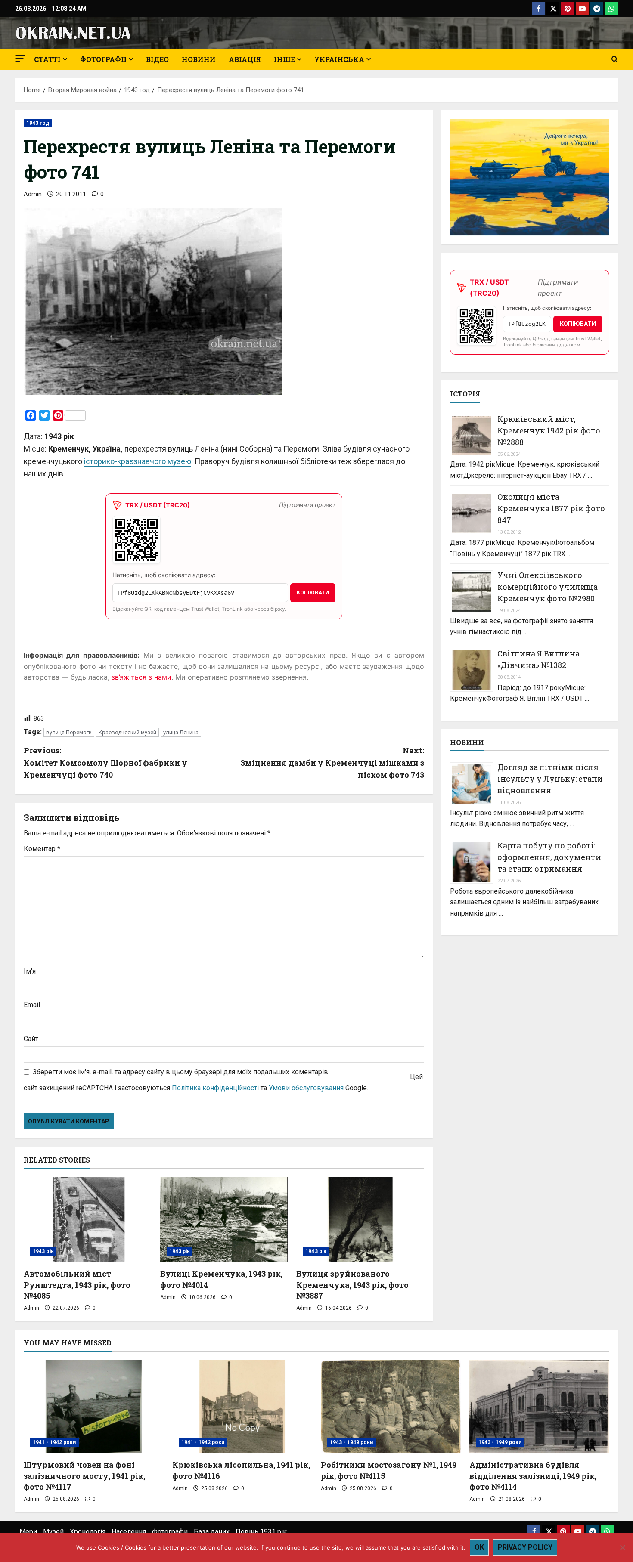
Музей (53, 1532)
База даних (212, 1532)
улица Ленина (181, 732)
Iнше (284, 59)
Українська (339, 59)
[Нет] (622, 1547)
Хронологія (88, 1532)
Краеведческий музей (127, 732)
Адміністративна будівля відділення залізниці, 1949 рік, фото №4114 (532, 1475)
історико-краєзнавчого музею (137, 461)
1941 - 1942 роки (54, 1442)
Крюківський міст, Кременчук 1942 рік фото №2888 (548, 430)
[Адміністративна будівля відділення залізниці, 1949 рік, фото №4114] (539, 1407)
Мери (28, 1532)
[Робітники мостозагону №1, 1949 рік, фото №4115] (391, 1407)
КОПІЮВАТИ (313, 593)
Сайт (31, 1039)
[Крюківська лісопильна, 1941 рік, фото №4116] (242, 1407)
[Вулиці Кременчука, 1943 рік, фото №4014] (224, 1219)
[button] (20, 58)
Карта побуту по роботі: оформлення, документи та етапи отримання (549, 857)
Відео (157, 59)
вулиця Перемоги (69, 732)
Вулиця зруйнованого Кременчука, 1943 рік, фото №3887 (352, 1284)
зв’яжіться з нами (141, 677)
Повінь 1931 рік (261, 1532)
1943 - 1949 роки (351, 1442)
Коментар (42, 848)
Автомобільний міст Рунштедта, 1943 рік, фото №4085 (77, 1284)
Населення (129, 1532)
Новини (199, 59)
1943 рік (43, 1251)
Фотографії (103, 59)
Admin (33, 194)
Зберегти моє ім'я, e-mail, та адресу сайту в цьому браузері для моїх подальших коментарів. (181, 1072)
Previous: (105, 762)
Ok (479, 1547)
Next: (332, 762)
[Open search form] (614, 59)
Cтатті (47, 59)
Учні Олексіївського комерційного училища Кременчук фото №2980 (547, 586)
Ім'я (30, 971)
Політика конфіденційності (215, 1088)
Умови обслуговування (306, 1088)
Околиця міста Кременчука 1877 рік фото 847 (551, 509)
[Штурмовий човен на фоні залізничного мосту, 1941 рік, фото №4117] (94, 1407)
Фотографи (170, 1532)
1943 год (38, 123)
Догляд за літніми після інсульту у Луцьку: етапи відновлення (550, 778)
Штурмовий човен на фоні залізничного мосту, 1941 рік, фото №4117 (84, 1475)
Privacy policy (525, 1547)
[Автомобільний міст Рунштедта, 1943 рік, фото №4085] (88, 1219)
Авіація (245, 59)
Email (32, 1005)
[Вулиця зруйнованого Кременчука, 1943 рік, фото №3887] (360, 1219)
